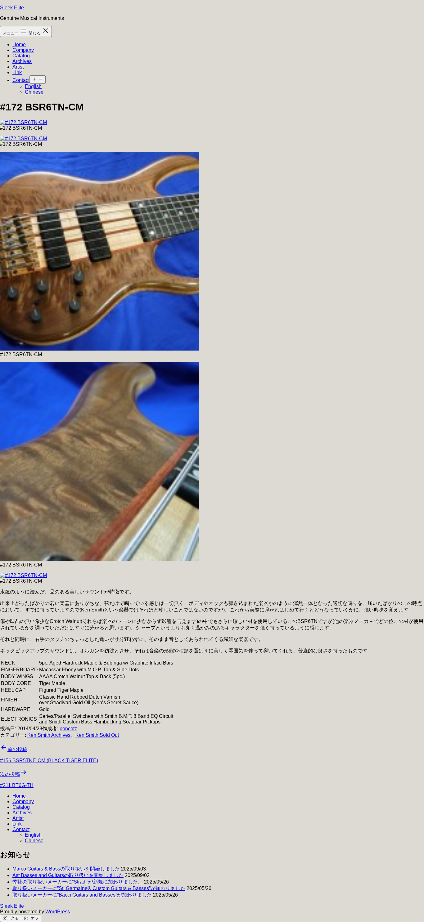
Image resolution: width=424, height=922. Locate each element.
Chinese (34, 92)
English (33, 86)
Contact (20, 80)
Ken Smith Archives (48, 735)
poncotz (68, 728)
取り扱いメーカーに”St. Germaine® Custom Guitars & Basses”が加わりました (98, 888)
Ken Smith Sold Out (97, 735)
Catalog (21, 55)
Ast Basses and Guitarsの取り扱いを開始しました (68, 875)
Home (19, 44)
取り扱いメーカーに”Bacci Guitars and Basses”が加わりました (82, 894)
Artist (18, 66)
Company (23, 50)
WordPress (57, 911)
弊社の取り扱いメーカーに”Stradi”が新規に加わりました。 (77, 881)
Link (17, 72)
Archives (22, 61)
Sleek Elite (12, 7)
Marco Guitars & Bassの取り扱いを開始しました (66, 868)
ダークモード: (15, 918)
